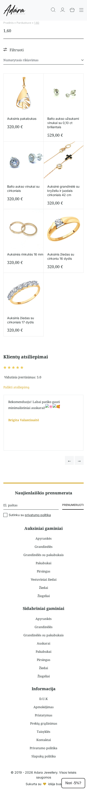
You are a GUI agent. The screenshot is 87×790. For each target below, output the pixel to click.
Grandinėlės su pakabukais (43, 555)
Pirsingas (43, 571)
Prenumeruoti (73, 505)
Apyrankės (43, 538)
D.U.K (43, 699)
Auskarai (43, 643)
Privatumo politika (43, 748)
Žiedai (43, 588)
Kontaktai (43, 740)
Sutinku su (30, 515)
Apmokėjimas (43, 707)
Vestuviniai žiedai (43, 579)
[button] (69, 460)
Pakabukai (43, 563)
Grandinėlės (43, 546)
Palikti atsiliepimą (16, 387)
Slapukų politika (43, 756)
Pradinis (8, 22)
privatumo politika (38, 515)
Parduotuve (24, 22)
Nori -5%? (73, 783)
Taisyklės (43, 731)
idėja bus (54, 784)
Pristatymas (43, 715)
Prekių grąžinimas (43, 723)
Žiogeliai (43, 596)
